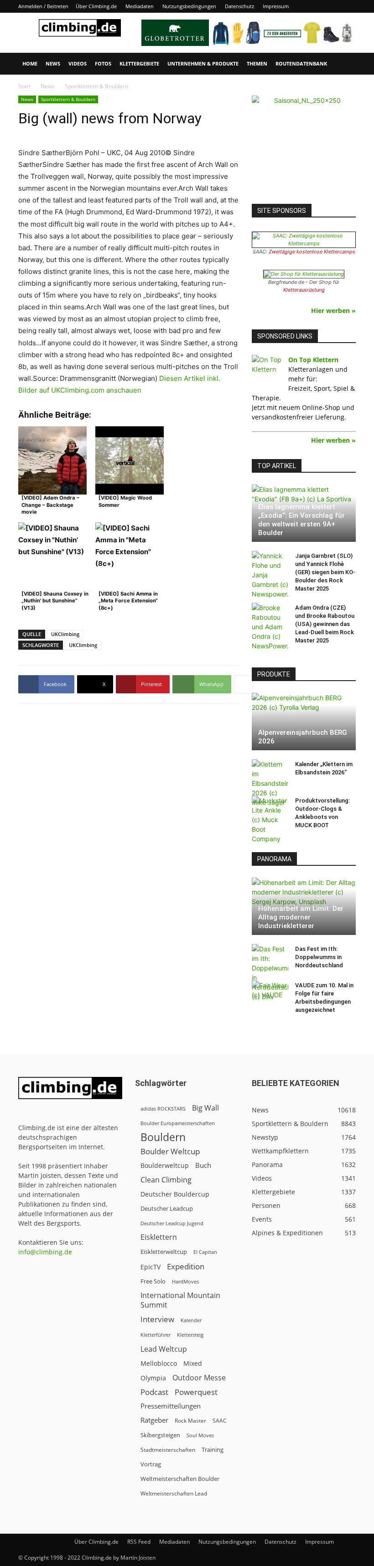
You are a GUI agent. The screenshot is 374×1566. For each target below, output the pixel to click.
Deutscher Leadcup (166, 1208)
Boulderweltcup (164, 1166)
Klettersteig (190, 1334)
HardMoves (185, 1281)
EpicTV (150, 1267)
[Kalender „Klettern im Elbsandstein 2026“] (270, 783)
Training (212, 1449)
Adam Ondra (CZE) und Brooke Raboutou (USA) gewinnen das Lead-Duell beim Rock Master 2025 (324, 624)
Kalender (191, 1320)
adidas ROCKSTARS (163, 1108)
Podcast (154, 1392)
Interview (157, 1319)
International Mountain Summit (180, 1300)
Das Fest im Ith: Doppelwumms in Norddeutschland (319, 957)
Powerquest (196, 1392)
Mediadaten (139, 6)
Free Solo (153, 1281)
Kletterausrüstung (304, 290)
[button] (345, 64)
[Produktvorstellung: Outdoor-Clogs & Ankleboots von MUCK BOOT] (270, 820)
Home (29, 63)
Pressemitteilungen (170, 1405)
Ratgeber (154, 1420)
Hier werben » (333, 310)
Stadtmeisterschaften (167, 1450)
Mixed (192, 1363)
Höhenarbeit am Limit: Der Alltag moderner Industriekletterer (300, 917)
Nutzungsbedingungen (189, 6)
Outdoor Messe (199, 1378)
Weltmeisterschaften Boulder (179, 1479)
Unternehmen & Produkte (203, 63)
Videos (77, 63)
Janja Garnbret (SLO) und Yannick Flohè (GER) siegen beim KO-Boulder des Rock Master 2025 (325, 572)
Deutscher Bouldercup (174, 1194)
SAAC (220, 1421)
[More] (243, 684)
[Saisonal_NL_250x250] (304, 147)
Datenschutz (239, 6)
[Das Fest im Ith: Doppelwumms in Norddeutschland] (270, 972)
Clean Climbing (166, 1180)
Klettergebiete (139, 63)
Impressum (276, 6)
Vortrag (150, 1464)
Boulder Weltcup (170, 1151)
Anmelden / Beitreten (43, 6)
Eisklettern (158, 1237)
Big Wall (205, 1108)
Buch (203, 1165)
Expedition (185, 1266)
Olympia (153, 1378)
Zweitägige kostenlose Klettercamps (312, 251)
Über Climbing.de (96, 6)
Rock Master (190, 1421)
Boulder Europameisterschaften (177, 1123)
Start (24, 86)
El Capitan (205, 1252)
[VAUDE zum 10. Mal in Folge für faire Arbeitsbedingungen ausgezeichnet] (270, 994)
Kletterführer (155, 1335)
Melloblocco (158, 1363)
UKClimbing (65, 634)
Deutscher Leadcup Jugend (171, 1223)
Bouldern (163, 1137)
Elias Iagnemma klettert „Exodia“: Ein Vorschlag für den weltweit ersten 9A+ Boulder (301, 520)
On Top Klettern (313, 359)
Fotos (103, 63)
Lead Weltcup (163, 1349)
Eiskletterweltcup (163, 1252)
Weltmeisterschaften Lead (173, 1493)
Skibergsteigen (160, 1435)
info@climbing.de (45, 1252)
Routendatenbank (301, 63)
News (53, 63)
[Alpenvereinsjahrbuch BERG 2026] (304, 721)
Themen (257, 63)
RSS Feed (139, 1542)
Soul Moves (200, 1435)
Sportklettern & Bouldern (68, 99)
